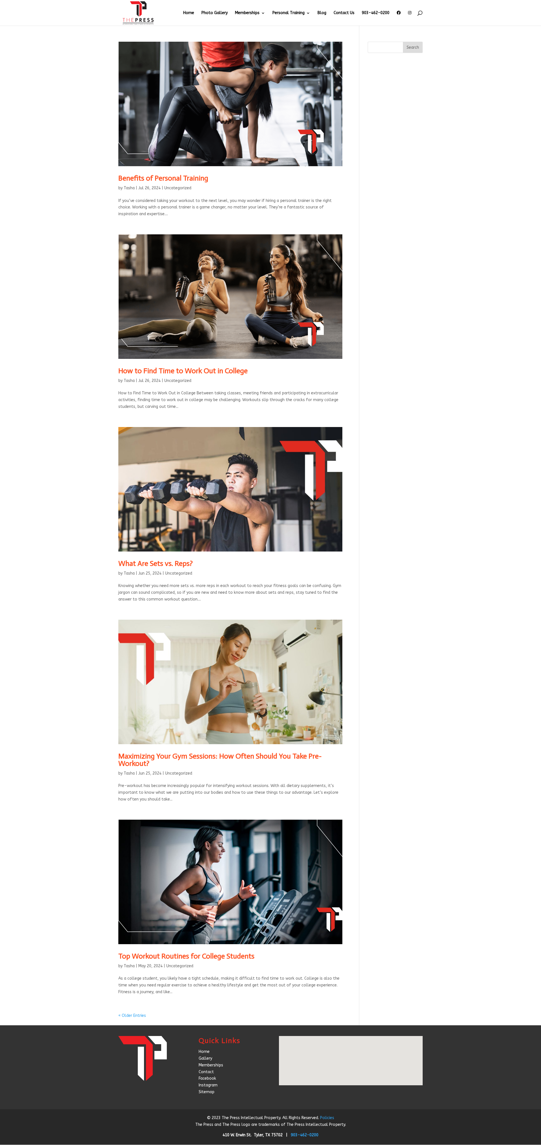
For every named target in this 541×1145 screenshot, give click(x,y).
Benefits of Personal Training (163, 178)
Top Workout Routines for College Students (186, 956)
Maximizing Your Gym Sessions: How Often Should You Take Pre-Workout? (220, 760)
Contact (206, 1072)
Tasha (129, 188)
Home (188, 13)
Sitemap (206, 1092)
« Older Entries (132, 1015)
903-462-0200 (375, 13)
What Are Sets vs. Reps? (155, 563)
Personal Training (288, 13)
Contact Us (344, 13)
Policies (327, 1117)
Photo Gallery (214, 13)
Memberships (247, 13)
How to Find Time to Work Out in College (183, 370)
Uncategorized (177, 188)
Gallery (205, 1058)
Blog (322, 13)
